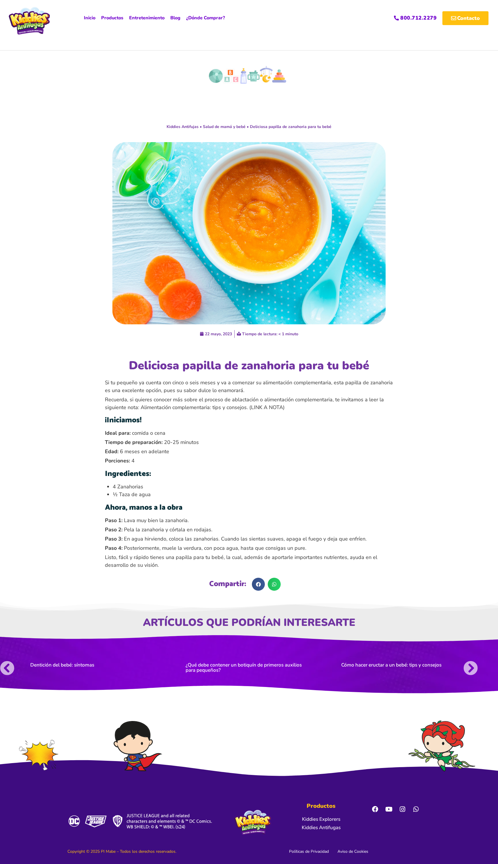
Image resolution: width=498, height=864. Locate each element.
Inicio (89, 18)
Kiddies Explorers (321, 819)
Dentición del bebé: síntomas (62, 665)
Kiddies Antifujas (183, 126)
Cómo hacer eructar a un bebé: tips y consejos (391, 665)
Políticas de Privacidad (309, 851)
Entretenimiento (147, 18)
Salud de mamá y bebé (224, 126)
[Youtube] (388, 809)
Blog (175, 18)
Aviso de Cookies (352, 851)
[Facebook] (375, 809)
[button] (258, 584)
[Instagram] (402, 809)
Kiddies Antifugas (321, 827)
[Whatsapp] (416, 809)
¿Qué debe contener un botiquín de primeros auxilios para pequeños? (244, 668)
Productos (112, 18)
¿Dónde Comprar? (205, 18)
